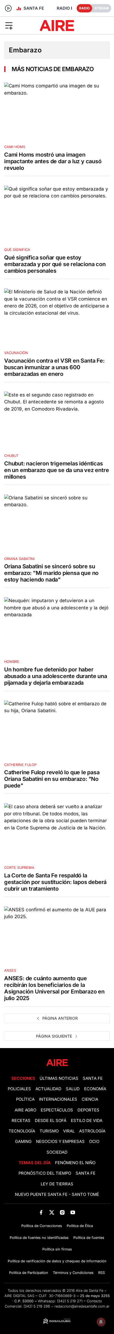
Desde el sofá (50, 1120)
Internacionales (58, 1099)
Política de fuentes (88, 1238)
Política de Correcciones (41, 1226)
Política (25, 1099)
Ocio (94, 1141)
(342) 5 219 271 (69, 1301)
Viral (69, 1131)
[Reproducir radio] (8, 8)
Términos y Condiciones (73, 1273)
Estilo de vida (86, 1120)
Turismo (49, 1131)
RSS (101, 1273)
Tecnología (22, 1131)
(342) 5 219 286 (37, 1306)
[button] (18, 25)
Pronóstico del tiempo (45, 1173)
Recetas (21, 1120)
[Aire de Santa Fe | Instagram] (62, 1212)
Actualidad (48, 1088)
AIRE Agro (25, 1110)
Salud (73, 1088)
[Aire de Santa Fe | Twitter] (52, 1212)
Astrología (92, 1131)
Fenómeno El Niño (75, 1162)
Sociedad (57, 1152)
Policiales (19, 1088)
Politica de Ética (80, 1226)
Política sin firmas (57, 1249)
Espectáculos (57, 1110)
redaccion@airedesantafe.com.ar (82, 1306)
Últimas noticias (59, 1078)
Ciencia (90, 1099)
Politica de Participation (28, 1273)
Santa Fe (93, 1078)
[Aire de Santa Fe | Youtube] (73, 1212)
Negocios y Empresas (60, 1141)
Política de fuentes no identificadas (39, 1238)
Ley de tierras (57, 1184)
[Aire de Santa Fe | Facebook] (41, 1212)
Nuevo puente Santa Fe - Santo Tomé (57, 1194)
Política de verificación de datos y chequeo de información (57, 1261)
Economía (95, 1088)
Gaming (23, 1141)
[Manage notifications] (101, 1321)
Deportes (88, 1110)
